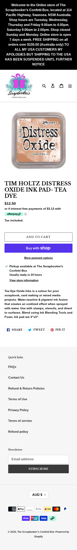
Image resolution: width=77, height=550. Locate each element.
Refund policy (18, 431)
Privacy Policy (18, 410)
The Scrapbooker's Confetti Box (36, 531)
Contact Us (16, 377)
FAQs (12, 367)
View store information (23, 280)
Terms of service (20, 420)
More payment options (38, 257)
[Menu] (70, 85)
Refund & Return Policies (26, 388)
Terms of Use (17, 399)
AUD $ (37, 495)
